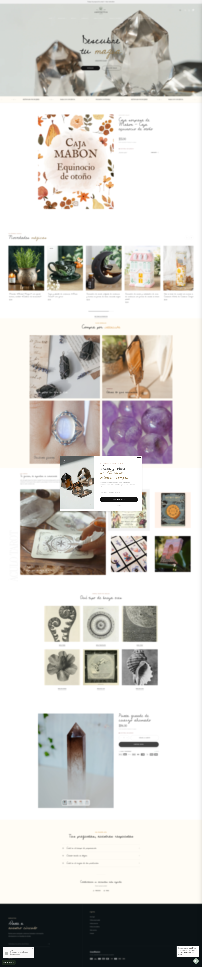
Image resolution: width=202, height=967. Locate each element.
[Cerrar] (139, 459)
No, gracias (119, 505)
